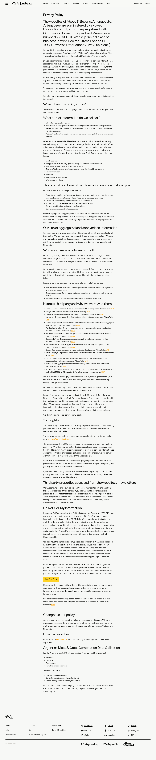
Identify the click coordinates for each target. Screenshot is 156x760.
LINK (112, 309)
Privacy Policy (10, 734)
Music (45, 4)
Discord (87, 730)
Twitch (133, 725)
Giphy (86, 735)
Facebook (88, 725)
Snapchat (112, 730)
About (7, 725)
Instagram (135, 730)
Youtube (111, 735)
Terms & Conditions (59, 730)
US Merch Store (97, 4)
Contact (32, 725)
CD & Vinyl (55, 4)
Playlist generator (58, 725)
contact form (61, 639)
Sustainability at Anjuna (37, 734)
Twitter (110, 725)
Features (76, 4)
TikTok (133, 735)
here (53, 604)
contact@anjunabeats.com (59, 439)
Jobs (7, 730)
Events (85, 4)
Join (108, 4)
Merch (65, 4)
